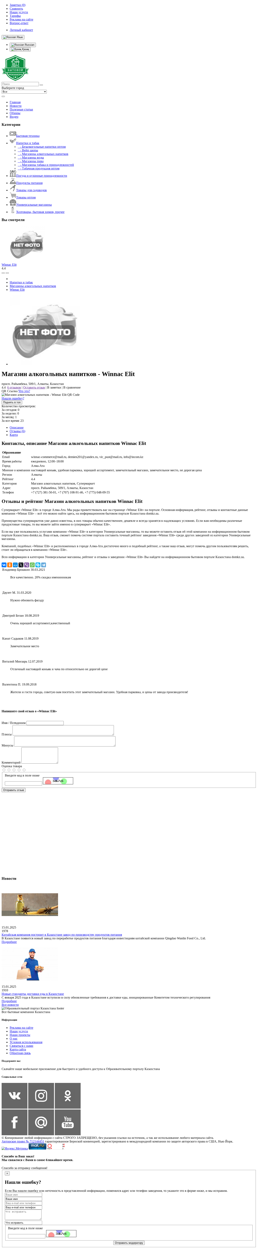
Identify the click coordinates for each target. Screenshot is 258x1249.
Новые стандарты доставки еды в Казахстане (33, 994)
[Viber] (26, 564)
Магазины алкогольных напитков (33, 286)
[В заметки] (7, 273)
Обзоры (15, 113)
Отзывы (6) (17, 431)
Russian (29, 44)
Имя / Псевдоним (14, 723)
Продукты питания (29, 183)
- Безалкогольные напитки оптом (42, 146)
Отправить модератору (129, 1242)
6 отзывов (14, 387)
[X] (21, 564)
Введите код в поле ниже (22, 775)
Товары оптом (26, 197)
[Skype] (37, 564)
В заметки (54, 387)
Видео (14, 116)
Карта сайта (18, 1049)
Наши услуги (19, 1031)
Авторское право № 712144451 (23, 1141)
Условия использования (26, 1042)
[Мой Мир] (15, 564)
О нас (14, 1038)
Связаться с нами (21, 1045)
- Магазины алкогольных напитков (43, 154)
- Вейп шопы (28, 150)
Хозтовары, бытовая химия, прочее (40, 212)
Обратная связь (20, 1053)
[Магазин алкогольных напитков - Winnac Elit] (45, 364)
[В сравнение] (3, 273)
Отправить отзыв (13, 790)
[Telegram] (43, 564)
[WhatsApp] (32, 564)
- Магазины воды (31, 157)
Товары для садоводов (31, 190)
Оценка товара (12, 766)
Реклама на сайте (21, 1027)
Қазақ (25, 49)
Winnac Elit (9, 264)
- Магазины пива (31, 161)
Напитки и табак (27, 143)
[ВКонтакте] (4, 564)
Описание (17, 427)
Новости (16, 106)
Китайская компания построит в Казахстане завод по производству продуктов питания (62, 934)
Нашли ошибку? (13, 398)
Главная (15, 102)
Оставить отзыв (34, 387)
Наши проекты (20, 1035)
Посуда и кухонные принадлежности (41, 175)
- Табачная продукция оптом (38, 168)
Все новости (10, 1004)
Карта (14, 434)
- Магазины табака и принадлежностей (46, 164)
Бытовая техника (28, 136)
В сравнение (72, 387)
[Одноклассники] (9, 564)
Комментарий (11, 762)
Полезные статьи (21, 109)
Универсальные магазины (34, 204)
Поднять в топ (12, 402)
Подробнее (9, 942)
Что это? (24, 391)
